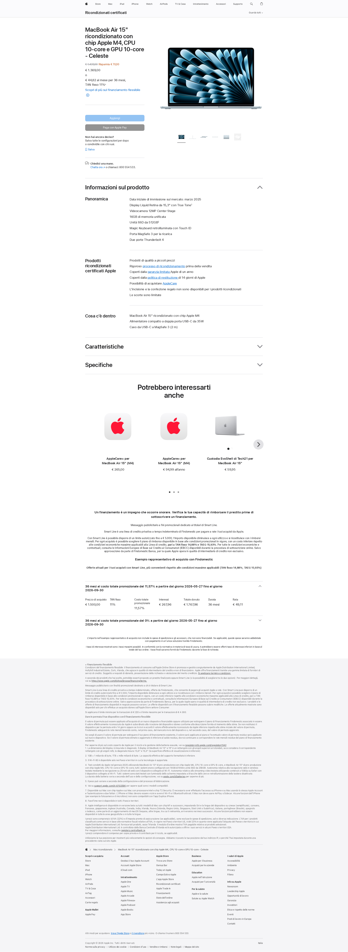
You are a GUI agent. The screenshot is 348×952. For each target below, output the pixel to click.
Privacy (231, 870)
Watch (88, 879)
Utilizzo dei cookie (118, 947)
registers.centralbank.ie (133, 830)
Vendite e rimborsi (158, 947)
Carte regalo (91, 902)
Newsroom (232, 886)
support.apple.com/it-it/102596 (110, 786)
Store (88, 861)
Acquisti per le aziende (203, 865)
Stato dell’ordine (164, 898)
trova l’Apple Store (120, 933)
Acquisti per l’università (203, 882)
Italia (260, 943)
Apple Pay (90, 914)
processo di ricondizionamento (164, 266)
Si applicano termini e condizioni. (214, 673)
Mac (87, 865)
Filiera (230, 874)
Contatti (231, 923)
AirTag (88, 893)
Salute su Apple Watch (203, 898)
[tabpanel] (211, 78)
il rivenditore (138, 933)
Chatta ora (97, 167)
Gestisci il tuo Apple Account (135, 861)
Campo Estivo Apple (166, 874)
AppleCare (170, 283)
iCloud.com (126, 870)
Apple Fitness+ (128, 900)
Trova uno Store (164, 861)
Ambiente (232, 865)
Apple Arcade (127, 896)
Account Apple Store (131, 865)
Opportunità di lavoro (237, 896)
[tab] (181, 137)
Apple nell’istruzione (202, 877)
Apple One (126, 882)
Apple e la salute (200, 894)
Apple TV (125, 886)
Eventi (230, 914)
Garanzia (231, 900)
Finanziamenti (163, 893)
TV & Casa (90, 888)
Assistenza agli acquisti (167, 902)
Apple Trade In (163, 888)
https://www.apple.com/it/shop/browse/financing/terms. (119, 681)
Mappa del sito (192, 947)
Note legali (176, 947)
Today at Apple (163, 870)
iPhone (88, 874)
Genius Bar (161, 865)
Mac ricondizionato (102, 849)
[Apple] (86, 849)
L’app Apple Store (165, 879)
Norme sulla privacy (95, 947)
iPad (87, 870)
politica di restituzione (163, 277)
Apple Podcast (128, 905)
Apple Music (127, 891)
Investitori (232, 905)
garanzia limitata (159, 272)
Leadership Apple (236, 891)
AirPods (89, 884)
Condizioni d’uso (138, 947)
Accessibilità (233, 861)
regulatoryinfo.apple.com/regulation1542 (205, 745)
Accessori (90, 898)
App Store (126, 914)
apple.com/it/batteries (174, 776)
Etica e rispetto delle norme (240, 910)
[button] (251, 4)
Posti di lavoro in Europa (239, 919)
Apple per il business (202, 861)
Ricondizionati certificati (106, 13)
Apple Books (127, 910)
